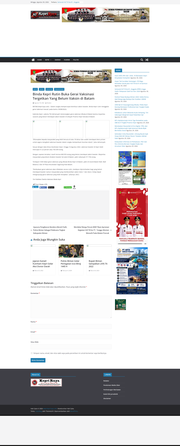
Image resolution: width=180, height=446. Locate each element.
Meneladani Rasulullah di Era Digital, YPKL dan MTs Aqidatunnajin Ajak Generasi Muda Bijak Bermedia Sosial (131, 128)
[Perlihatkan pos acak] (146, 59)
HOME (39, 60)
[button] (50, 59)
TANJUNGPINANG (59, 89)
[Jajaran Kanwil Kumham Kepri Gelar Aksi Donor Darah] (43, 246)
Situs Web (34, 342)
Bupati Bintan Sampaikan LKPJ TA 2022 (98, 264)
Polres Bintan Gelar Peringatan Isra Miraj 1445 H (71, 264)
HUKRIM (67, 60)
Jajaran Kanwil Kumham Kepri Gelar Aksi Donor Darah (43, 264)
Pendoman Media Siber (111, 385)
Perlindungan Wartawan (112, 390)
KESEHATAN (49, 89)
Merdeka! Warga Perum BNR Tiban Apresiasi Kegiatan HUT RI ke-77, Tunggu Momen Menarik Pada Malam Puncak (91, 230)
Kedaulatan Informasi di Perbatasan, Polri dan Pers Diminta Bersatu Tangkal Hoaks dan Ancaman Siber (131, 144)
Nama (34, 322)
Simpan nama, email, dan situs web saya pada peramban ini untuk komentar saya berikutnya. (70, 353)
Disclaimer (107, 398)
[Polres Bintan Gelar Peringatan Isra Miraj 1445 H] (71, 246)
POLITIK (76, 60)
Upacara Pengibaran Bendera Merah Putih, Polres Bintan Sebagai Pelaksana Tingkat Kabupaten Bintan (50, 230)
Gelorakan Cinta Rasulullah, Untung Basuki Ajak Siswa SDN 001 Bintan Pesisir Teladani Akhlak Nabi (131, 136)
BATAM (35, 89)
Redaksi (49, 103)
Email (33, 332)
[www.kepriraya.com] (33, 59)
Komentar (35, 293)
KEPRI (47, 60)
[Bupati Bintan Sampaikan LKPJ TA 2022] (99, 246)
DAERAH (58, 60)
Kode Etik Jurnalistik (110, 394)
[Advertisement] (90, 41)
